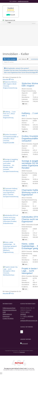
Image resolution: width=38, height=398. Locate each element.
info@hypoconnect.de (23, 1)
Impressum (6, 316)
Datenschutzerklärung (9, 310)
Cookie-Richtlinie (8, 318)
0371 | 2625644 (28, 316)
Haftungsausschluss (9, 308)
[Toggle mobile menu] (33, 21)
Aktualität (6, 79)
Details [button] (25, 103)
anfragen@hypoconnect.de (28, 320)
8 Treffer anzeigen (10, 59)
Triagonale (22, 352)
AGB (4, 312)
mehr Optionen (22, 59)
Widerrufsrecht (7, 314)
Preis (12, 79)
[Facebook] (21, 331)
